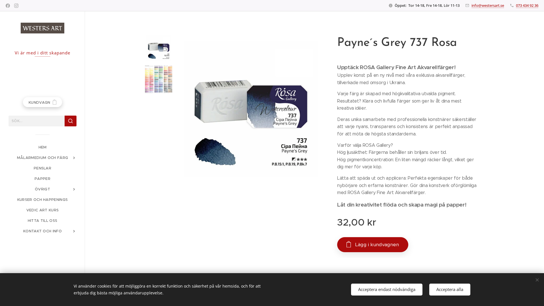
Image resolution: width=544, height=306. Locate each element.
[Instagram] (16, 5)
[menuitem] (42, 147)
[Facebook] (7, 5)
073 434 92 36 (527, 5)
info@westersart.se (487, 5)
